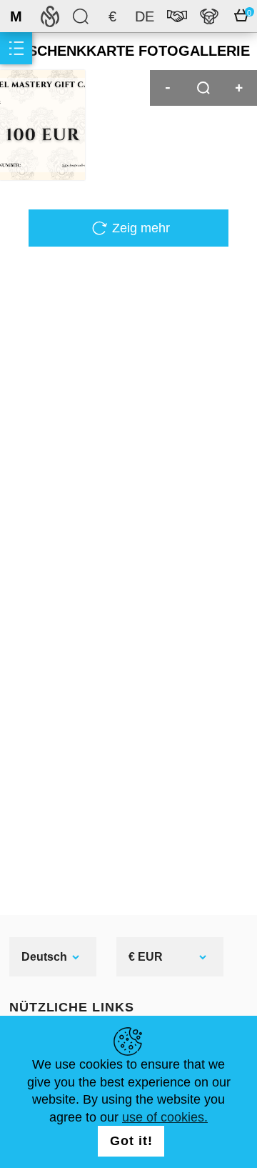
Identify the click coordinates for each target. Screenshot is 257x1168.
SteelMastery (50, 16)
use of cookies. (165, 1117)
